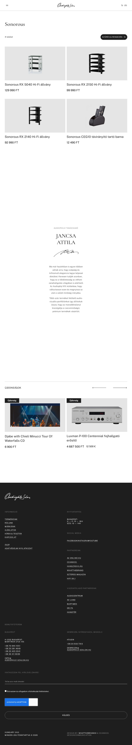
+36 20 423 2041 (12, 651)
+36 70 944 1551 (12, 646)
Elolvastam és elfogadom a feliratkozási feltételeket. (28, 691)
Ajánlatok (10, 530)
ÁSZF (7, 545)
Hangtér (71, 612)
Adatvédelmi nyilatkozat (18, 548)
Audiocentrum (75, 596)
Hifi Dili (71, 579)
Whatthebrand (75, 570)
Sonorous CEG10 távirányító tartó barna (95, 136)
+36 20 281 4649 (12, 648)
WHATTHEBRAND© (88, 733)
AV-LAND (71, 600)
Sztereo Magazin (76, 574)
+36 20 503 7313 (75, 644)
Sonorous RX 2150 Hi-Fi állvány (89, 84)
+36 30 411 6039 (12, 654)
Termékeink (11, 519)
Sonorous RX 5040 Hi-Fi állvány (28, 84)
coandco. (72, 562)
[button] (7, 5)
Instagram (83, 541)
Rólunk (9, 523)
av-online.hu (74, 558)
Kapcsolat (10, 537)
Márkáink (10, 526)
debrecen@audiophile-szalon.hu (79, 649)
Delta (70, 608)
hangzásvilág (75, 566)
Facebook (72, 541)
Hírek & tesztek (13, 534)
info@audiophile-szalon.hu (17, 659)
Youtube (93, 541)
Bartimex (72, 604)
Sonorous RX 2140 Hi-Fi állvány (27, 136)
